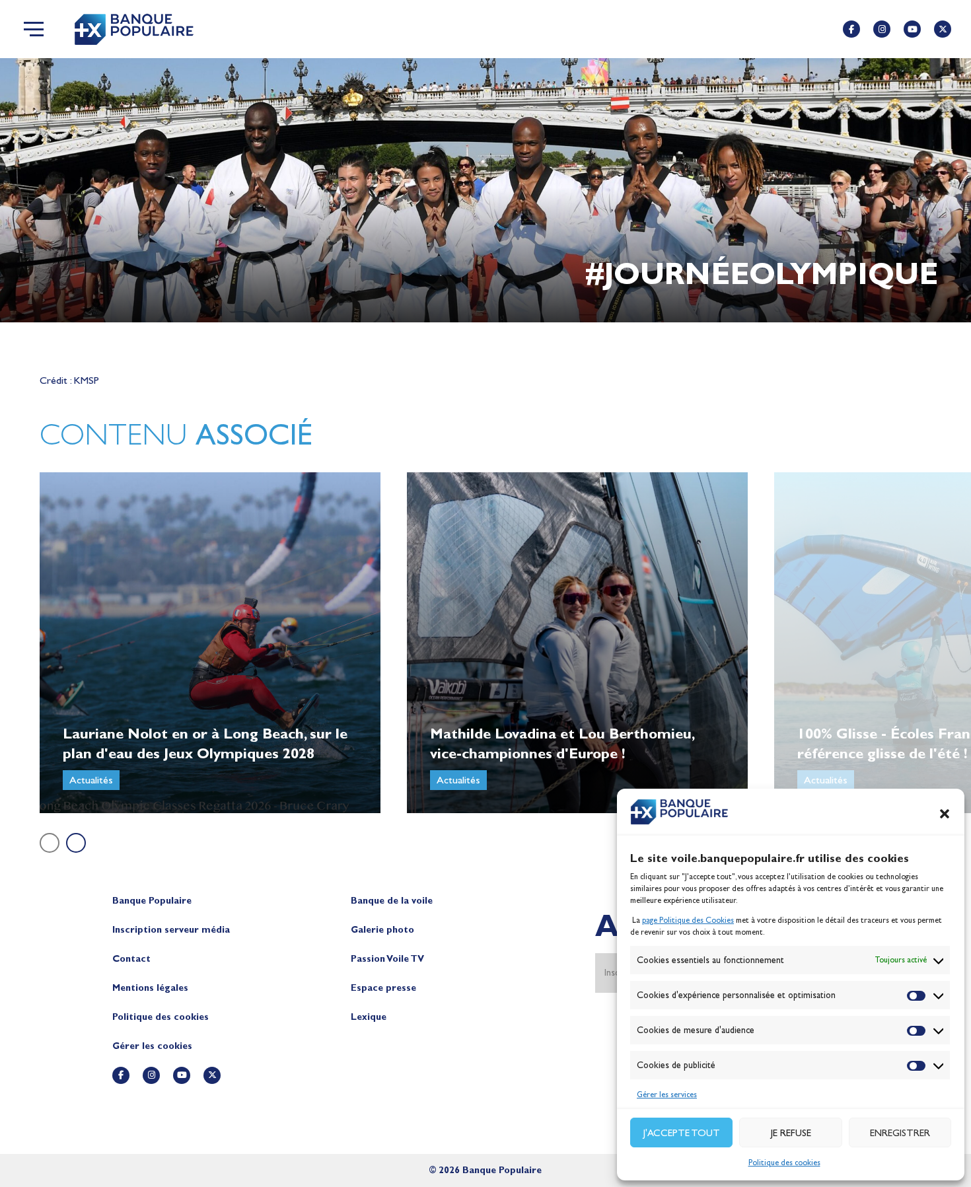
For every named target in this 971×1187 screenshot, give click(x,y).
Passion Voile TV (387, 958)
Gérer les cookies (152, 1046)
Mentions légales (150, 987)
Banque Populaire (152, 900)
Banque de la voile (392, 900)
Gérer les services (667, 1094)
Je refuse (791, 1133)
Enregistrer (900, 1133)
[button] (944, 813)
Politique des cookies (784, 1162)
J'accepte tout (681, 1133)
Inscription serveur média (171, 929)
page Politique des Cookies (688, 920)
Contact (131, 958)
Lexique (368, 1017)
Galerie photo (382, 929)
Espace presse (383, 987)
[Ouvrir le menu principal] (34, 29)
